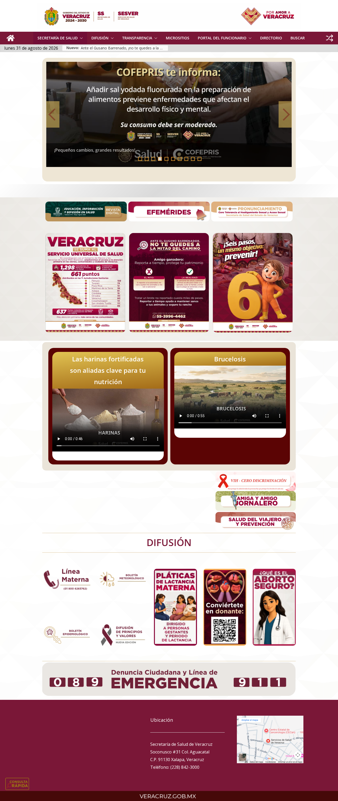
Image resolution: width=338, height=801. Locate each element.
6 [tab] (173, 159)
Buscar (297, 37)
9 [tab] (193, 159)
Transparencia (137, 37)
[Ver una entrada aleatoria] (329, 38)
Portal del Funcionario (222, 37)
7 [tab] (180, 159)
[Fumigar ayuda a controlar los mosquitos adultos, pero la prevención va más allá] (179, 114)
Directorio (271, 37)
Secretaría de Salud (57, 37)
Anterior (52, 114)
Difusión (100, 37)
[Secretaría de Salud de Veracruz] (10, 38)
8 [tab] (186, 159)
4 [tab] (160, 159)
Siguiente (285, 114)
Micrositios (177, 37)
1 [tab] (140, 159)
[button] (80, 38)
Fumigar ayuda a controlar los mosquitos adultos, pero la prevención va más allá (145, 150)
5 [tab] (166, 159)
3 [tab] (153, 159)
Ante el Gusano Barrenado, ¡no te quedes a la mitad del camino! (124, 47)
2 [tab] (147, 159)
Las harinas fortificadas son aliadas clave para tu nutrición (108, 370)
